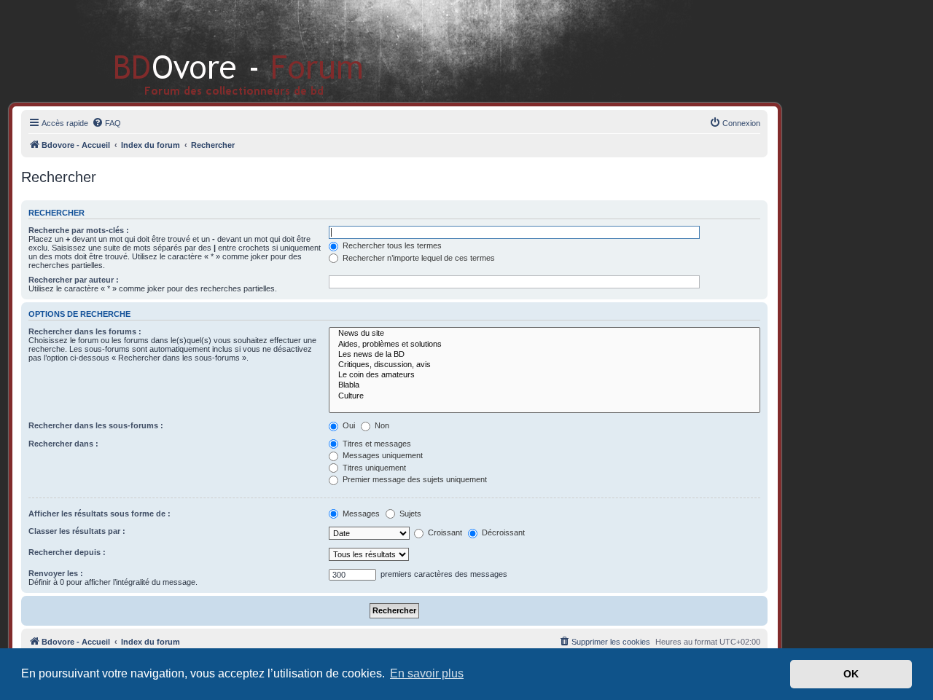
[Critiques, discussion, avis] (544, 365)
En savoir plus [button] (427, 673)
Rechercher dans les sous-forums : (95, 425)
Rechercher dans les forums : (84, 331)
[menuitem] (106, 123)
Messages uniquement (381, 455)
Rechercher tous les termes (391, 245)
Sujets (409, 513)
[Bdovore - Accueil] (217, 50)
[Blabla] (544, 385)
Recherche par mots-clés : (78, 230)
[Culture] (544, 396)
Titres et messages (375, 443)
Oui (347, 425)
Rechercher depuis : (67, 552)
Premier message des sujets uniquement (413, 479)
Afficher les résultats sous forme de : (99, 513)
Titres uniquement (373, 467)
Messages (360, 513)
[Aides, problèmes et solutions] (544, 344)
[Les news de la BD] (544, 355)
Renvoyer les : (55, 573)
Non (380, 425)
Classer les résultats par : (76, 531)
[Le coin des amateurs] (544, 375)
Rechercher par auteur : (73, 279)
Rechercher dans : (63, 443)
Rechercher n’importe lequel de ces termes (417, 257)
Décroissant (502, 532)
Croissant (444, 532)
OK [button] (851, 674)
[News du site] (544, 334)
